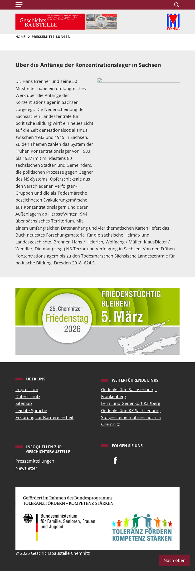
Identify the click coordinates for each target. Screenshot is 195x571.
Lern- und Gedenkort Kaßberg (130, 403)
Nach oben (174, 560)
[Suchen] (176, 5)
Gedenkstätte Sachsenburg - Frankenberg (129, 393)
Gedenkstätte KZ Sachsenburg (131, 410)
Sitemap (23, 403)
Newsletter (26, 468)
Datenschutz (27, 396)
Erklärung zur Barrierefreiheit (44, 417)
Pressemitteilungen (34, 461)
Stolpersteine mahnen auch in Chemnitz (131, 420)
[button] (19, 5)
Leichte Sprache (31, 410)
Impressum (26, 389)
